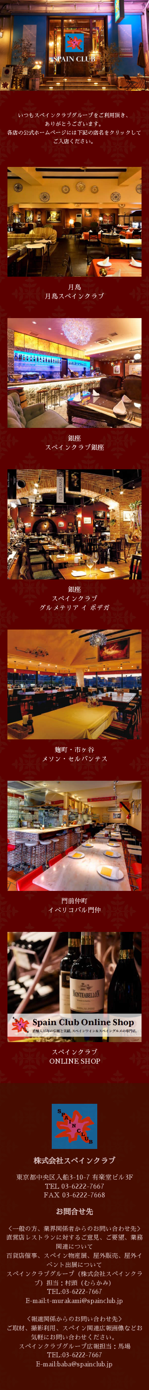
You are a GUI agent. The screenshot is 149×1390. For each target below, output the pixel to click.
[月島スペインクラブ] (74, 221)
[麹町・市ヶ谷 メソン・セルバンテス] (74, 684)
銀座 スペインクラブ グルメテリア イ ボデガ (74, 598)
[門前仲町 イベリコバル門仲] (74, 835)
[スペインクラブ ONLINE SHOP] (74, 986)
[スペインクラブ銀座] (74, 372)
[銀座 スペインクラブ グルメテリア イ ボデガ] (74, 524)
